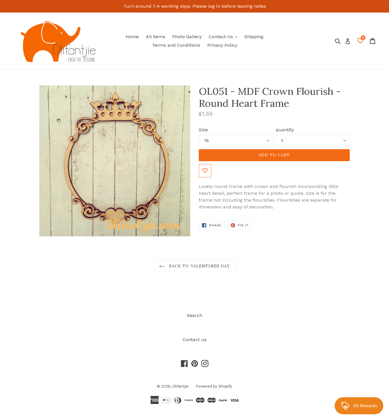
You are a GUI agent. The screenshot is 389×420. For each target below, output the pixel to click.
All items (155, 36)
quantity (285, 129)
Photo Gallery (187, 36)
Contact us (194, 339)
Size (203, 129)
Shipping (253, 36)
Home (132, 36)
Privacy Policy (222, 45)
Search (194, 315)
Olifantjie (180, 386)
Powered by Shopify (214, 386)
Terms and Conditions (176, 45)
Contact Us (224, 36)
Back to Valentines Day (199, 266)
